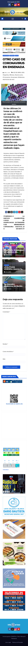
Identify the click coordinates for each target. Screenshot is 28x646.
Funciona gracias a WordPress (10, 636)
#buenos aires (19, 75)
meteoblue (6, 469)
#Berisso (11, 75)
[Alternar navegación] (13, 18)
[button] (22, 18)
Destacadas (5, 55)
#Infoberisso (21, 77)
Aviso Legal (8, 642)
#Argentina (6, 75)
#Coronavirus (6, 77)
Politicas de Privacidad (17, 642)
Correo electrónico (8, 351)
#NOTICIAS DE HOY (8, 79)
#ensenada (14, 77)
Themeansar (14, 638)
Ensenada (12, 55)
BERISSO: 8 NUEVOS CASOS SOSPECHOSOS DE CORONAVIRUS (9, 222)
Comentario (6, 312)
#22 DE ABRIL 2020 (18, 72)
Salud (16, 55)
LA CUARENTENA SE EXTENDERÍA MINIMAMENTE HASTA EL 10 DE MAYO (19, 222)
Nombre (5, 344)
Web (4, 359)
